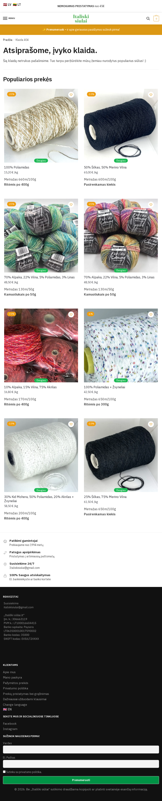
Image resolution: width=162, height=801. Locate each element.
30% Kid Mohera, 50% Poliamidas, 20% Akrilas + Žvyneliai (39, 499)
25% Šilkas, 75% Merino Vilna (105, 497)
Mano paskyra (12, 677)
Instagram (10, 729)
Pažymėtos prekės (15, 683)
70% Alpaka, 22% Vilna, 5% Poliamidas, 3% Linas (39, 277)
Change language (15, 704)
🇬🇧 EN (7, 709)
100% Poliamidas (16, 167)
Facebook (10, 723)
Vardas (7, 743)
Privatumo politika (15, 688)
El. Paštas (9, 757)
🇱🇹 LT (17, 5)
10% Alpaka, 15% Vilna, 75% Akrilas (30, 387)
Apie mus (9, 672)
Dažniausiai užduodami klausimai (24, 699)
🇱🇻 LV (7, 5)
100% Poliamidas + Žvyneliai (104, 387)
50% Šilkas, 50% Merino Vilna (105, 167)
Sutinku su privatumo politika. (24, 772)
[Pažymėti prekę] (71, 95)
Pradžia (7, 40)
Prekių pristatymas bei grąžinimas (26, 694)
